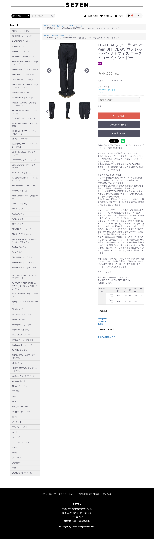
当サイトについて (49, 494)
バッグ (15, 452)
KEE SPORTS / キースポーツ (24, 185)
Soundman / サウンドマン (23, 262)
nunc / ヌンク (18, 219)
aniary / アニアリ (19, 46)
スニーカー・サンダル (21, 442)
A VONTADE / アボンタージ (24, 41)
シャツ (15, 396)
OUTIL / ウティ (18, 224)
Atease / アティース (21, 51)
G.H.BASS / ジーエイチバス (23, 118)
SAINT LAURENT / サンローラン (25, 295)
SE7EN (77, 504)
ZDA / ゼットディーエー (22, 386)
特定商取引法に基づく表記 (88, 494)
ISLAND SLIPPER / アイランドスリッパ (24, 132)
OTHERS (15, 391)
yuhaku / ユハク (18, 381)
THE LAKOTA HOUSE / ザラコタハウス (25, 356)
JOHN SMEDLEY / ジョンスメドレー (25, 153)
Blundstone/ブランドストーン (25, 69)
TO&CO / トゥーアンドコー (24, 340)
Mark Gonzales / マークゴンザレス (25, 197)
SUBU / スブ (17, 309)
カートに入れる (119, 116)
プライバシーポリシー (67, 494)
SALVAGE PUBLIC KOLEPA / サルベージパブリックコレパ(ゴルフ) (24, 286)
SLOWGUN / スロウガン (22, 257)
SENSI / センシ (18, 319)
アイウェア (17, 457)
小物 (14, 468)
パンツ (15, 401)
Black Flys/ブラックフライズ (24, 74)
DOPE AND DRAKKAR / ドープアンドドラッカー (25, 86)
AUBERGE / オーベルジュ (23, 36)
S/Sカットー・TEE (20, 406)
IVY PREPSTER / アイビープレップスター (24, 145)
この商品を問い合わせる (118, 125)
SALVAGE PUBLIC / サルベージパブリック (24, 276)
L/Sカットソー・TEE (21, 412)
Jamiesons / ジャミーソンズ (24, 160)
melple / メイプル (19, 191)
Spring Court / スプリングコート (25, 302)
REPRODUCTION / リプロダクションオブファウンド (25, 240)
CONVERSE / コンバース (22, 80)
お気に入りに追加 (118, 133)
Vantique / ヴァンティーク (23, 376)
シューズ (16, 437)
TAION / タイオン (19, 350)
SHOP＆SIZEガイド (106, 337)
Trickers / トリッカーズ (22, 345)
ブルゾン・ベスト (19, 427)
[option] (68, 71)
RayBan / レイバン (20, 247)
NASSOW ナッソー (20, 214)
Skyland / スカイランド (22, 330)
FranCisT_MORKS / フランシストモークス (24, 104)
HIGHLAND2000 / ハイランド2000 (24, 124)
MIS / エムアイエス (20, 209)
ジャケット (17, 422)
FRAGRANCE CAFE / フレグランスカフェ (24, 111)
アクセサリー (18, 463)
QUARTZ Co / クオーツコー (23, 229)
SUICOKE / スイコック (21, 314)
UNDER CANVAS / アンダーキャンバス (24, 369)
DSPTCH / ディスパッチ (22, 97)
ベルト (15, 447)
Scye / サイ (17, 252)
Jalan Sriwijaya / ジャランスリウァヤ (25, 166)
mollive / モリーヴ (20, 203)
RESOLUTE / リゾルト (21, 234)
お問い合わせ (107, 494)
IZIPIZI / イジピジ (20, 139)
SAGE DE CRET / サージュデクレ (24, 268)
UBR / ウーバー (18, 363)
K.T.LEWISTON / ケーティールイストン (25, 179)
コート (15, 432)
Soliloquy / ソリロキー (21, 325)
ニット (15, 417)
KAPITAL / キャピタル (21, 173)
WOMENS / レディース (22, 473)
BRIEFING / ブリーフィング (24, 56)
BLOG (100, 324)
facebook (102, 321)
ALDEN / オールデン (20, 31)
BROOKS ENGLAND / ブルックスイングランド (25, 62)
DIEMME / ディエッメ (21, 92)
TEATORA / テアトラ (21, 335)
